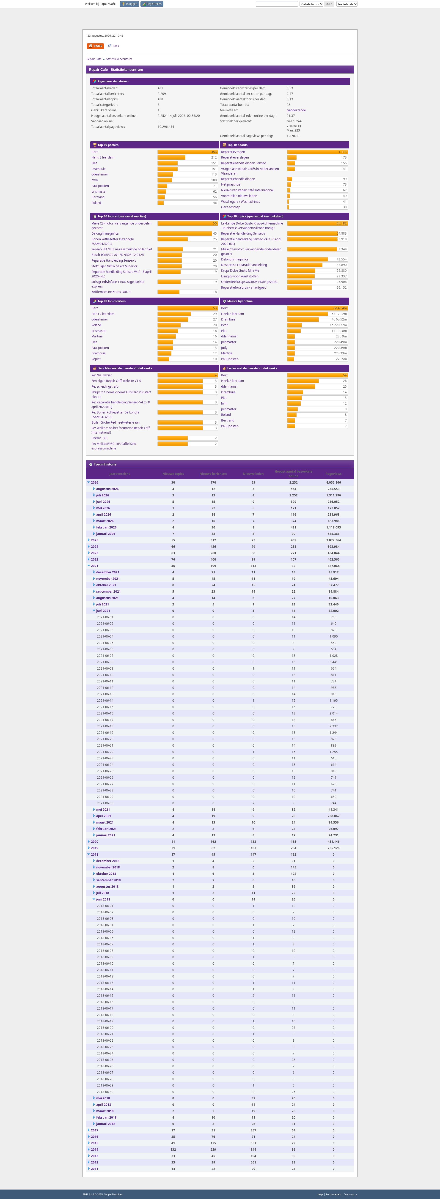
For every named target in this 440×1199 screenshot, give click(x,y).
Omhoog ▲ (351, 1194)
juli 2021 (102, 604)
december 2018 (107, 861)
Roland (96, 203)
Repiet (96, 359)
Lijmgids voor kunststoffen (239, 276)
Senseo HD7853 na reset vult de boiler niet (121, 249)
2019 (94, 848)
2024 (94, 547)
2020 (94, 842)
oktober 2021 (106, 585)
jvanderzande (296, 110)
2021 (94, 566)
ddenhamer (99, 174)
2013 (94, 1156)
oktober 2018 (106, 874)
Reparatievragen (233, 152)
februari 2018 (106, 1117)
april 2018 (103, 1105)
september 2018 (108, 880)
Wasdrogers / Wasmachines (240, 202)
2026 (94, 482)
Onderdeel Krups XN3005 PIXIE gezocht (249, 282)
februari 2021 (106, 829)
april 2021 (103, 816)
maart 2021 (105, 822)
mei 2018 (103, 1098)
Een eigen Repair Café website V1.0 (116, 381)
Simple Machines (113, 1194)
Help (320, 1194)
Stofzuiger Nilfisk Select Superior (114, 266)
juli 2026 (102, 495)
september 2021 (108, 591)
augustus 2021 (107, 598)
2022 (94, 559)
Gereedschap (230, 207)
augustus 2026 (107, 489)
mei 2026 (103, 508)
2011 (94, 1169)
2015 (94, 1143)
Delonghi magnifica (104, 233)
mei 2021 (103, 810)
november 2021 (108, 579)
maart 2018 (105, 1111)
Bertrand (97, 197)
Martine (97, 336)
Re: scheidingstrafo (104, 386)
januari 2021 (105, 835)
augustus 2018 (107, 886)
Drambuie (98, 169)
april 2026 (103, 514)
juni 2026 (103, 502)
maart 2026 (105, 521)
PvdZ (224, 325)
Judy (224, 348)
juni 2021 (103, 611)
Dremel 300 (99, 438)
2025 (94, 540)
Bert (94, 152)
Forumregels (333, 1194)
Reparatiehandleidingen (238, 179)
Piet (94, 163)
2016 (94, 1137)
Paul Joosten (100, 186)
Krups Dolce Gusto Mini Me (240, 270)
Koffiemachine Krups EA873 (111, 292)
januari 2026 (105, 534)
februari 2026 (106, 527)
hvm (94, 180)
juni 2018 (103, 899)
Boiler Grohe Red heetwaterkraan (115, 422)
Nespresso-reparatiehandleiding (244, 265)
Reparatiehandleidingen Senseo (243, 163)
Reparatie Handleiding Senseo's (113, 260)
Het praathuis (230, 184)
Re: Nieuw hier (101, 375)
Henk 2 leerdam (102, 157)
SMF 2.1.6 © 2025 (92, 1194)
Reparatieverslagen (235, 157)
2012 (94, 1162)
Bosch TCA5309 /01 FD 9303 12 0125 (117, 255)
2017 (94, 1130)
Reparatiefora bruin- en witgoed (244, 287)
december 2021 (107, 572)
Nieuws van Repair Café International (247, 190)
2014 (94, 1149)
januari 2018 (105, 1124)
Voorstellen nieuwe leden (239, 196)
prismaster (99, 191)
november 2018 (108, 867)
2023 (94, 553)
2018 (94, 854)
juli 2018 (102, 893)
